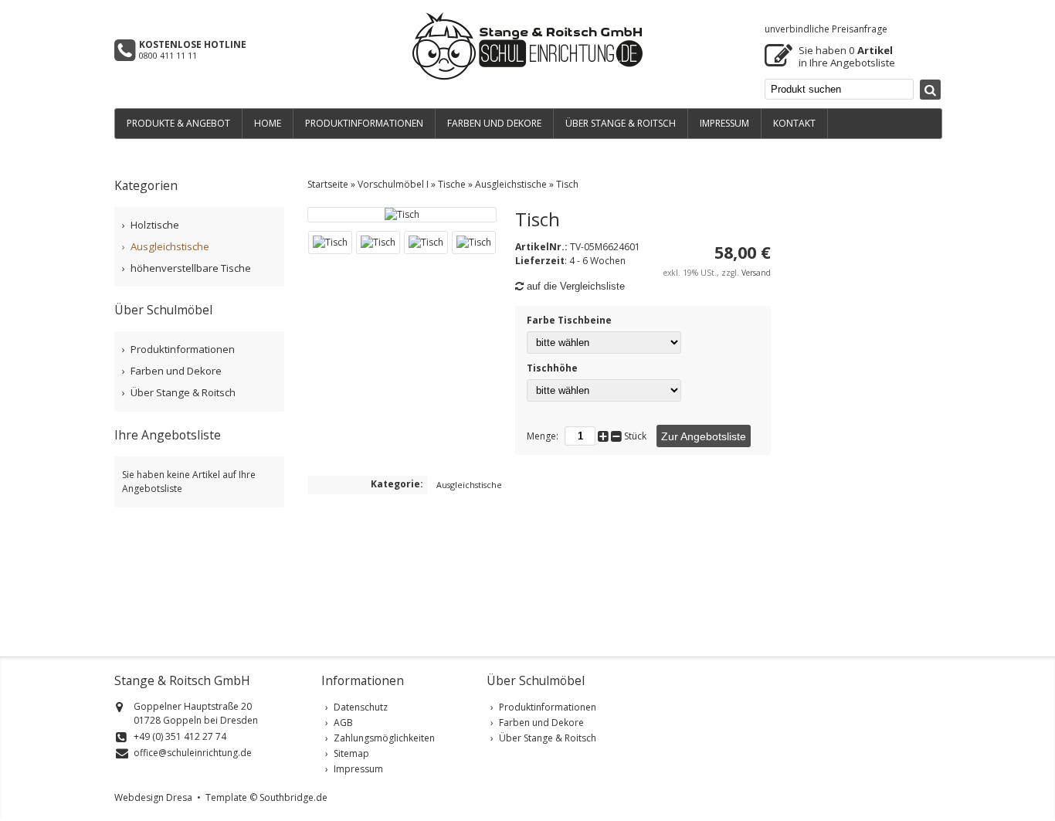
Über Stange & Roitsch (183, 392)
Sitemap (351, 753)
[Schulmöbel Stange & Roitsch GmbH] (527, 77)
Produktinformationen (183, 349)
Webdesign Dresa (153, 797)
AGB (343, 722)
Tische (452, 184)
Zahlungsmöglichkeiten (384, 738)
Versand (756, 272)
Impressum (358, 768)
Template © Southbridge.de (266, 797)
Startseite (327, 184)
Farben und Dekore (176, 371)
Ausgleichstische (511, 184)
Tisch (567, 184)
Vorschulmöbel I (393, 184)
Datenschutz (361, 707)
